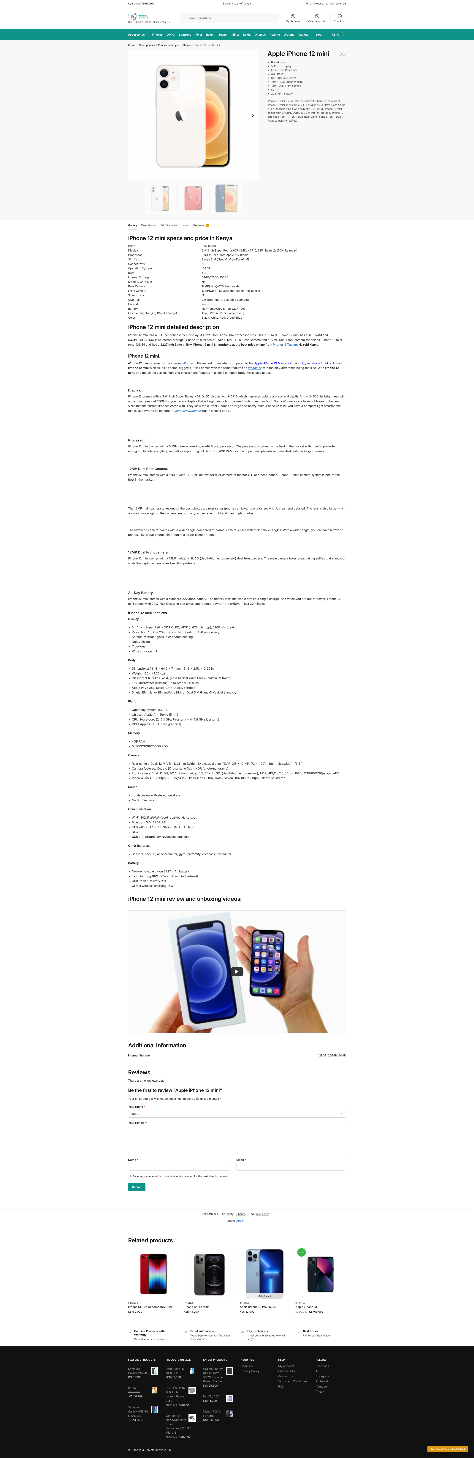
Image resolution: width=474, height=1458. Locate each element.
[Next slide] (253, 115)
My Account (293, 21)
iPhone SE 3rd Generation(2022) (150, 1307)
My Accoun (285, 1366)
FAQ (280, 1386)
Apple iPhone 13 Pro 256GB (258, 1307)
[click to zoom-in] (193, 115)
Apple (283, 62)
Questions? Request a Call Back (447, 1449)
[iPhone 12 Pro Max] (344, 54)
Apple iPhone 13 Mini (316, 363)
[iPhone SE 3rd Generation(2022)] (153, 1274)
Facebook (322, 1366)
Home (131, 45)
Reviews (200, 225)
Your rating (136, 1106)
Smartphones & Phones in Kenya (158, 45)
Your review (137, 1122)
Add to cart (153, 1319)
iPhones (186, 45)
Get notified (264, 1319)
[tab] (133, 225)
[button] (339, 34)
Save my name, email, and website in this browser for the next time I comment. (181, 1176)
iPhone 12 (254, 368)
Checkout (339, 21)
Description (149, 225)
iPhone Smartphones (186, 411)
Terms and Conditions (292, 1381)
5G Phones (262, 1213)
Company (247, 1366)
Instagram (322, 1376)
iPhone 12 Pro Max (196, 1307)
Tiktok (320, 1391)
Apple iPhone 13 (306, 1307)
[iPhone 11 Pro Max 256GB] (340, 54)
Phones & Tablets (285, 344)
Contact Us (285, 1376)
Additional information (175, 225)
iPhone (188, 363)
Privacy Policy (250, 1371)
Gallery (132, 225)
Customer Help (317, 21)
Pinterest (322, 1381)
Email (241, 1160)
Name (133, 1160)
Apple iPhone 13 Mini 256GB (274, 363)
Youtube (321, 1386)
